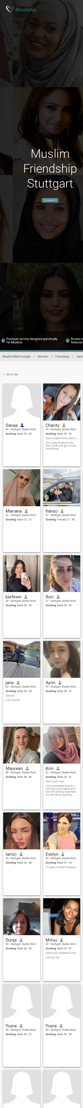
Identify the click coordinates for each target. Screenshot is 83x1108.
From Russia (13, 700)
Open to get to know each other (62, 438)
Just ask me (52, 957)
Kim (49, 768)
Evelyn (52, 854)
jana (10, 682)
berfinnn (13, 596)
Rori (50, 596)
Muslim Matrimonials (17, 356)
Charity (52, 425)
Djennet (10, 695)
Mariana (14, 511)
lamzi (11, 854)
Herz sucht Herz (55, 781)
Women (43, 356)
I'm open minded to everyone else (62, 867)
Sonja (11, 940)
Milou (51, 940)
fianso (52, 511)
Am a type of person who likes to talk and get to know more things (61, 445)
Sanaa (12, 425)
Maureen (14, 768)
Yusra (11, 1025)
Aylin (50, 682)
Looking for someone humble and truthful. (62, 953)
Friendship (62, 356)
